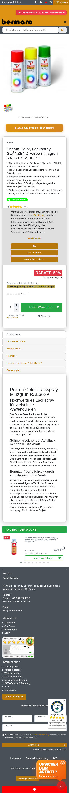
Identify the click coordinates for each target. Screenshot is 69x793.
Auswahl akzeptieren (34, 259)
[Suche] (62, 30)
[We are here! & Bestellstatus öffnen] (61, 785)
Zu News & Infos (11, 2)
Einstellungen (34, 238)
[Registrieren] (41, 2)
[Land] (46, 2)
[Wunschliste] (50, 2)
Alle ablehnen (34, 252)
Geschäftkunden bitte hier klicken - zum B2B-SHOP (41, 12)
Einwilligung (39, 215)
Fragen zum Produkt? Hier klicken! (34, 127)
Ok (34, 246)
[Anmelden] (36, 2)
